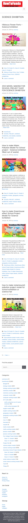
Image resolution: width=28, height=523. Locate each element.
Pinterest (4, 494)
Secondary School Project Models (12, 450)
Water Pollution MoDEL (15, 201)
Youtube (4, 489)
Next (7, 355)
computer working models (10, 397)
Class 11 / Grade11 (9, 438)
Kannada (5, 422)
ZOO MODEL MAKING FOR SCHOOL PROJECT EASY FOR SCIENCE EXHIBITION (13, 88)
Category (4, 508)
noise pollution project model (12, 337)
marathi (5, 424)
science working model (9, 447)
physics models (7, 431)
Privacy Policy (6, 480)
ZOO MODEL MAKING (15, 136)
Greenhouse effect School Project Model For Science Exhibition (13, 269)
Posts (3, 504)
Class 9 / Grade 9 (7, 70)
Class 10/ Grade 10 (9, 68)
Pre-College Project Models (10, 436)
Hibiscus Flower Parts (10, 72)
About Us (4, 477)
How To (5, 420)
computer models (8, 395)
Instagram (4, 496)
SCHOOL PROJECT (9, 133)
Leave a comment (9, 78)
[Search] (24, 367)
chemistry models (8, 390)
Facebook (4, 491)
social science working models (11, 461)
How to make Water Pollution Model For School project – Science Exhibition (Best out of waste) (14, 148)
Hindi (4, 417)
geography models (7, 195)
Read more (13, 64)
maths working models (9, 429)
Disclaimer (5, 479)
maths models (7, 427)
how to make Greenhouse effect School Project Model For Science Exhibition (13, 214)
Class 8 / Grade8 (19, 68)
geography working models (9, 263)
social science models (9, 459)
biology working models (9, 388)
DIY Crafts (6, 400)
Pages (3, 506)
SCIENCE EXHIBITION (12, 341)
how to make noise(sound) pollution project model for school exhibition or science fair (13, 288)
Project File (6, 443)
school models (12, 339)
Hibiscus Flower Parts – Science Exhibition (12, 26)
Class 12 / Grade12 (9, 440)
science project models (9, 445)
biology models (7, 386)
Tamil (4, 464)
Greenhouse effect (9, 265)
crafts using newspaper (10, 406)
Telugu (5, 466)
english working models (9, 410)
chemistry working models (10, 393)
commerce (5, 379)
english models (7, 408)
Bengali (5, 383)
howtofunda (7, 131)
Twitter (4, 492)
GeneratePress (16, 520)
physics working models (9, 434)
